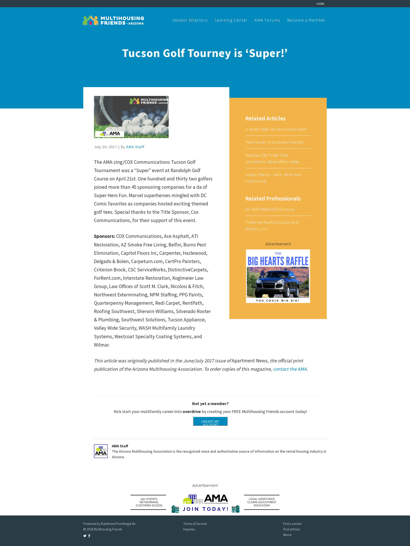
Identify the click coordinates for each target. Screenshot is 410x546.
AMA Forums (267, 20)
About (287, 535)
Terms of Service (195, 523)
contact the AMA (290, 369)
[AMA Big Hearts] (278, 276)
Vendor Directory (190, 20)
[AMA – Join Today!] (205, 502)
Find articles (291, 529)
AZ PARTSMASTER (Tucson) (269, 209)
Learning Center (231, 20)
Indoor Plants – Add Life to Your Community (273, 178)
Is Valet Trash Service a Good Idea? (276, 129)
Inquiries (189, 529)
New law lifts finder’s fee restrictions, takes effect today (272, 158)
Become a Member (306, 20)
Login (320, 4)
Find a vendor (292, 523)
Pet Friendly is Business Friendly (274, 142)
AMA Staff (135, 146)
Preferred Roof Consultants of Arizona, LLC (272, 225)
